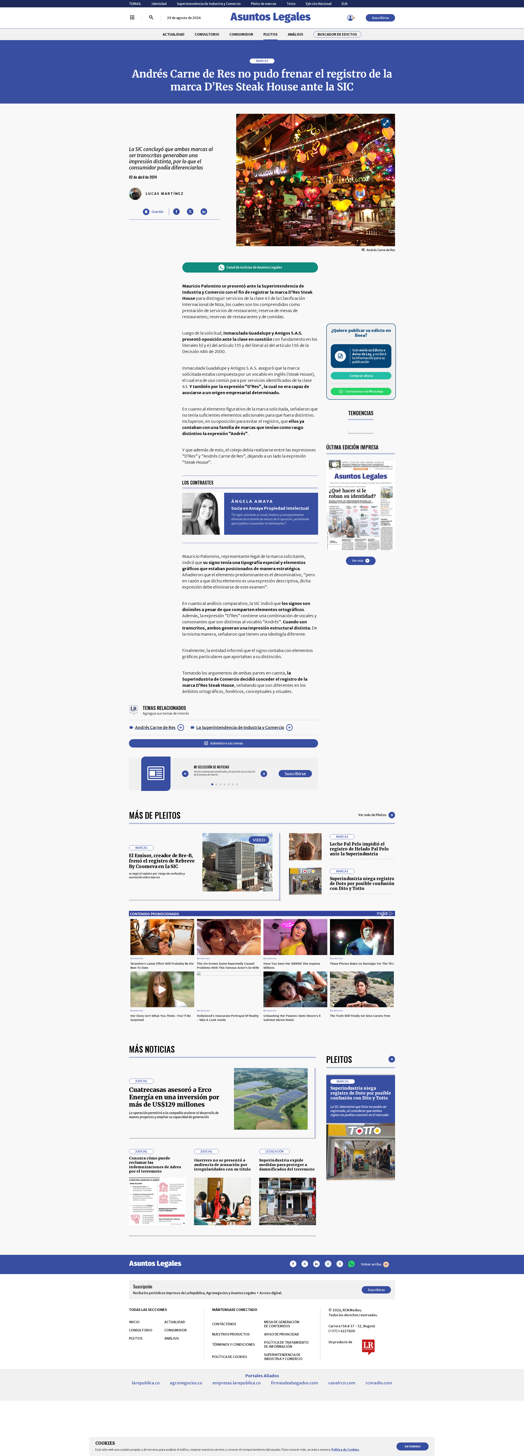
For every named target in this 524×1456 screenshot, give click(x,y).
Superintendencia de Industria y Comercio (209, 4)
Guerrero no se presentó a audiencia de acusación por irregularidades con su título (222, 1164)
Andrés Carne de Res (155, 727)
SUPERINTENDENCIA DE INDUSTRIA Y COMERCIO (283, 1357)
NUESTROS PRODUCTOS (231, 1334)
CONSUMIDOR (241, 34)
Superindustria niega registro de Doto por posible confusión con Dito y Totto (362, 883)
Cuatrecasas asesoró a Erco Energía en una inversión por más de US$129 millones (174, 1097)
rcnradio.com (379, 1382)
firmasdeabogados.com (294, 1382)
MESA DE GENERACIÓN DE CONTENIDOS (281, 1324)
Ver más (357, 560)
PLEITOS (270, 34)
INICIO (134, 1322)
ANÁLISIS (295, 34)
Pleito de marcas (263, 4)
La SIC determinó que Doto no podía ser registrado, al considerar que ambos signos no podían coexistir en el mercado (359, 1111)
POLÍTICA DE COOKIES (229, 1357)
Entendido (412, 1446)
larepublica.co (146, 1382)
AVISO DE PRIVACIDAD (281, 1334)
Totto (291, 4)
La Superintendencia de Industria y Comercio (240, 727)
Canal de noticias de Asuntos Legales (254, 267)
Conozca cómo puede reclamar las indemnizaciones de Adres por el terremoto (155, 1165)
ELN (344, 4)
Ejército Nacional (318, 4)
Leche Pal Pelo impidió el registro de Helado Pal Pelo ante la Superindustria (359, 848)
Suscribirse (380, 18)
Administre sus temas (226, 743)
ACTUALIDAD (173, 34)
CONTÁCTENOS (224, 1324)
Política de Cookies (345, 1449)
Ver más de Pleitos (372, 815)
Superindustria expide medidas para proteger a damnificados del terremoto (287, 1164)
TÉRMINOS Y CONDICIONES (233, 1344)
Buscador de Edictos (337, 34)
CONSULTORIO (207, 34)
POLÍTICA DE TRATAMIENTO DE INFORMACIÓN (286, 1344)
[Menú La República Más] (132, 17)
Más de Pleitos (154, 815)
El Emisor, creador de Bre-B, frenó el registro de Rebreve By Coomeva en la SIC (162, 861)
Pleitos (339, 1059)
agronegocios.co (186, 1382)
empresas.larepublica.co (236, 1382)
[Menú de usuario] (350, 18)
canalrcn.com (341, 1382)
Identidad (159, 4)
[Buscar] (151, 17)
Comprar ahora (361, 376)
